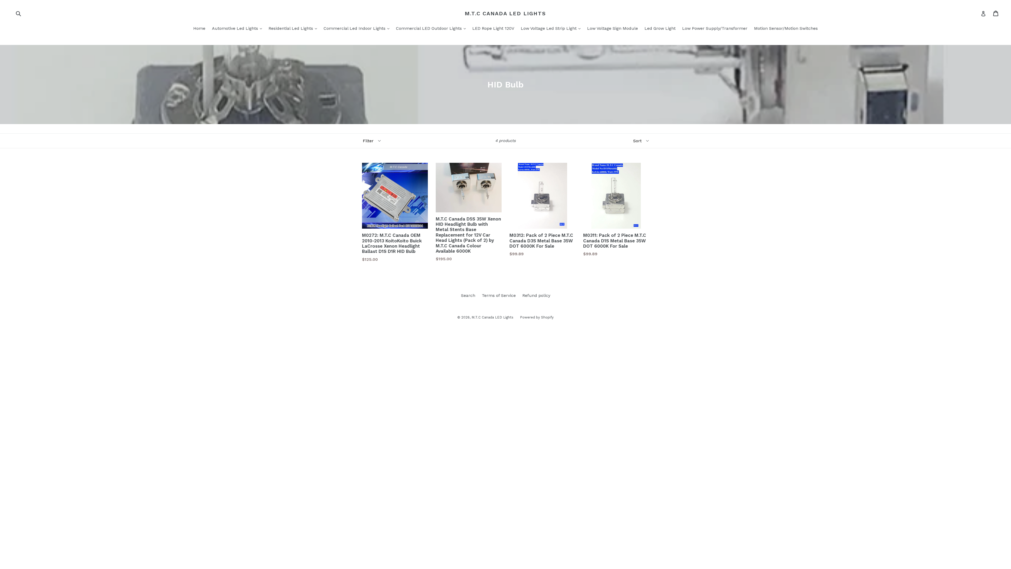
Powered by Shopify (537, 317)
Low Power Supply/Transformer (714, 28)
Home (199, 28)
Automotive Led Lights (238, 28)
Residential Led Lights (294, 28)
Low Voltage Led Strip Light (552, 28)
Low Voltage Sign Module (612, 28)
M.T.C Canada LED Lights (505, 13)
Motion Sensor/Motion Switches (786, 28)
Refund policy (536, 295)
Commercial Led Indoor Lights (358, 28)
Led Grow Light (660, 28)
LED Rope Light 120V (493, 28)
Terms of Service (499, 295)
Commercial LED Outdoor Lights (432, 28)
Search (468, 295)
